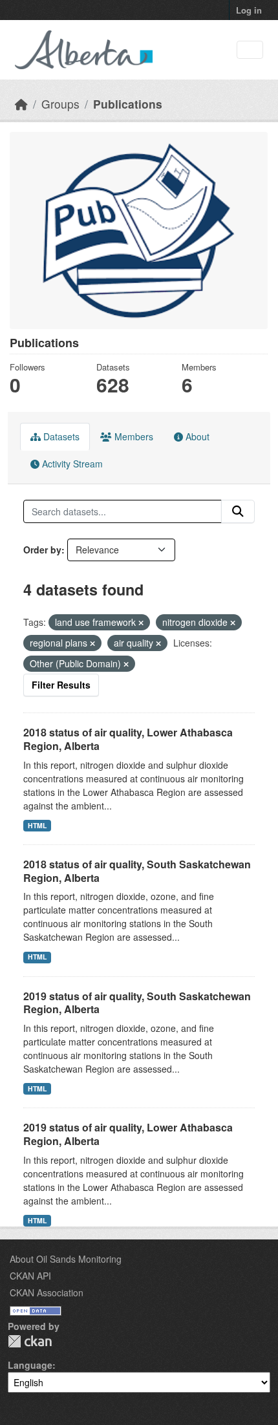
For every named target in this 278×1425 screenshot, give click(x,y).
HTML (37, 825)
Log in (249, 10)
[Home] (21, 104)
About (196, 436)
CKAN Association (46, 1292)
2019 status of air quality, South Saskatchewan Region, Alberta (137, 1003)
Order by (42, 549)
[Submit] (238, 511)
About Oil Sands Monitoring (66, 1258)
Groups (60, 104)
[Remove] (141, 622)
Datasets (60, 436)
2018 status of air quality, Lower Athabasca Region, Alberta (128, 739)
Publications (127, 104)
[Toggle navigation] (250, 50)
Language (30, 1364)
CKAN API (30, 1275)
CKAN (30, 1341)
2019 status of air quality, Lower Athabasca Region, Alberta (128, 1134)
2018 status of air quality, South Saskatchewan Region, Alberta (137, 871)
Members (132, 436)
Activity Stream (71, 463)
